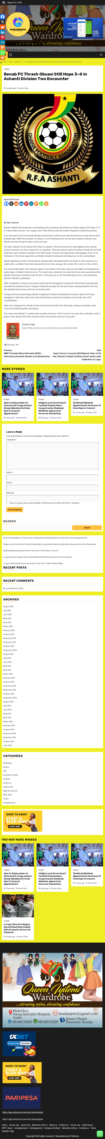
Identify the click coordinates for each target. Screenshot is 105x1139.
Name (9, 472)
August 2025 (8, 654)
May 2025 (7, 666)
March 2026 (8, 626)
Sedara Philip (23, 88)
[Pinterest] (26, 203)
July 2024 (7, 706)
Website (10, 493)
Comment (11, 440)
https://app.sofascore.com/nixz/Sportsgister (23, 1112)
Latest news (8, 787)
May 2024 (7, 714)
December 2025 (9, 638)
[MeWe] (31, 203)
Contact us (64, 1125)
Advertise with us (40, 1125)
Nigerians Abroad (10, 791)
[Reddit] (16, 203)
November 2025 (9, 642)
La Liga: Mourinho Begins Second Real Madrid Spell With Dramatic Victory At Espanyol (37, 557)
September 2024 (10, 698)
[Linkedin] (21, 203)
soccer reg (14, 1125)
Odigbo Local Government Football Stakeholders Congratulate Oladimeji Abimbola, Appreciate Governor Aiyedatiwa (52, 408)
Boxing (6, 767)
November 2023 (9, 737)
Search (9, 521)
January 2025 (8, 682)
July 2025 (7, 658)
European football (10, 775)
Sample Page (8, 1131)
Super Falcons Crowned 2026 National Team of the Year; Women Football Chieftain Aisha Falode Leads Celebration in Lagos (76, 355)
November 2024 (9, 690)
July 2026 (7, 610)
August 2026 (8, 607)
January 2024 (8, 729)
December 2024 (9, 686)
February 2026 (9, 630)
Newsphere (61, 1136)
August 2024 (8, 702)
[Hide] (1, 63)
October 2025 (8, 646)
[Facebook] (6, 203)
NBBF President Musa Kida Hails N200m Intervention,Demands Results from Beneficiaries (27, 353)
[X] (11, 203)
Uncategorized (9, 803)
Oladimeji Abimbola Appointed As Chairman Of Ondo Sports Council (87, 405)
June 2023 (7, 745)
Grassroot (7, 783)
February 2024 (9, 726)
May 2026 (7, 618)
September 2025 (10, 650)
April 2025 (7, 670)
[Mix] (36, 203)
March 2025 (8, 674)
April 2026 (7, 622)
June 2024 (7, 710)
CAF (5, 771)
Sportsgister (22, 44)
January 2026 (8, 634)
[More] (46, 203)
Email (9, 482)
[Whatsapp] (41, 203)
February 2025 (9, 678)
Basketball (7, 763)
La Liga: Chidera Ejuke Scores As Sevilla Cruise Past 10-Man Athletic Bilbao (33, 563)
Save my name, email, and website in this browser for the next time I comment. (45, 503)
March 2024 (8, 722)
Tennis (6, 799)
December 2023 (9, 733)
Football (6, 69)
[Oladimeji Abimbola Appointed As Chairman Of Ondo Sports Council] (87, 384)
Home (4, 1125)
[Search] (101, 54)
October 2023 (8, 741)
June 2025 (7, 662)
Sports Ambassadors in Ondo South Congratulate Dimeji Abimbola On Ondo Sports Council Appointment (18, 408)
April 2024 (7, 718)
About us (53, 1125)
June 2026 (7, 614)
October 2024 (8, 694)
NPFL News (7, 795)
